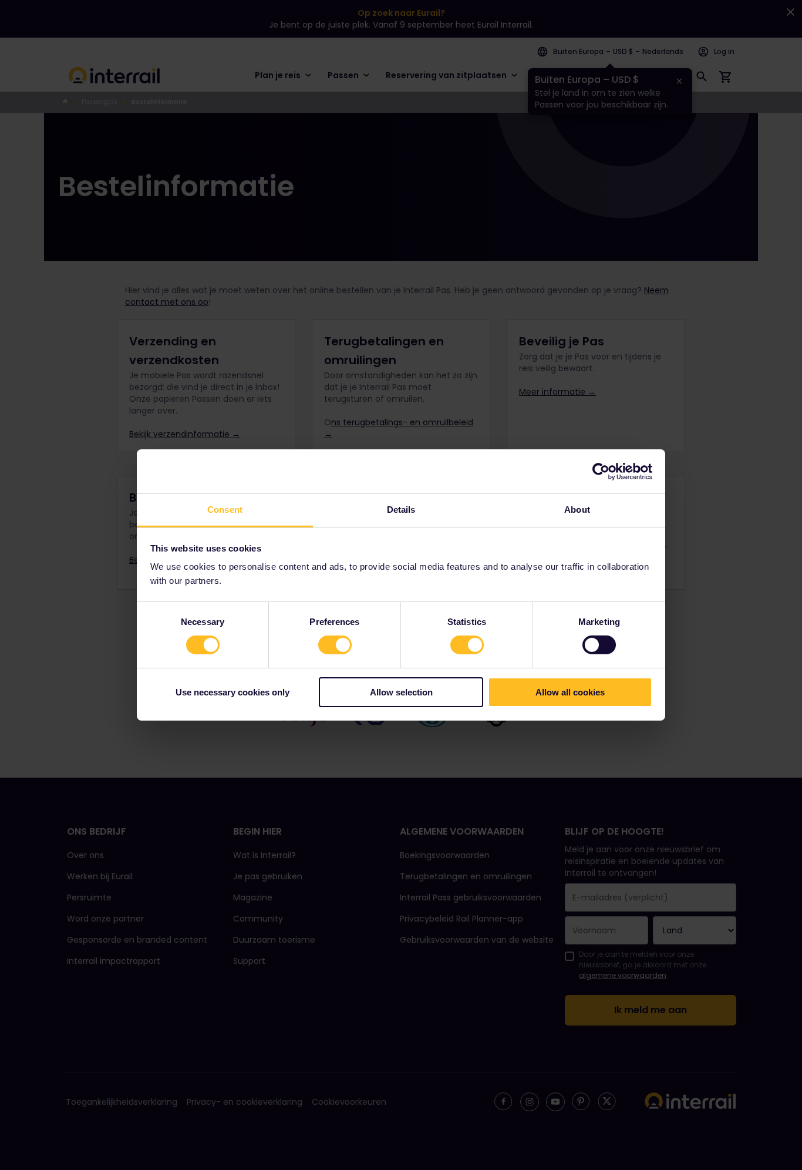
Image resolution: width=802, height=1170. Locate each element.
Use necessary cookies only (232, 692)
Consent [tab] (224, 510)
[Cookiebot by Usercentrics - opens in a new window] (601, 471)
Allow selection (401, 692)
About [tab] (577, 510)
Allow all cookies (570, 692)
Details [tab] (401, 510)
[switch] (335, 645)
